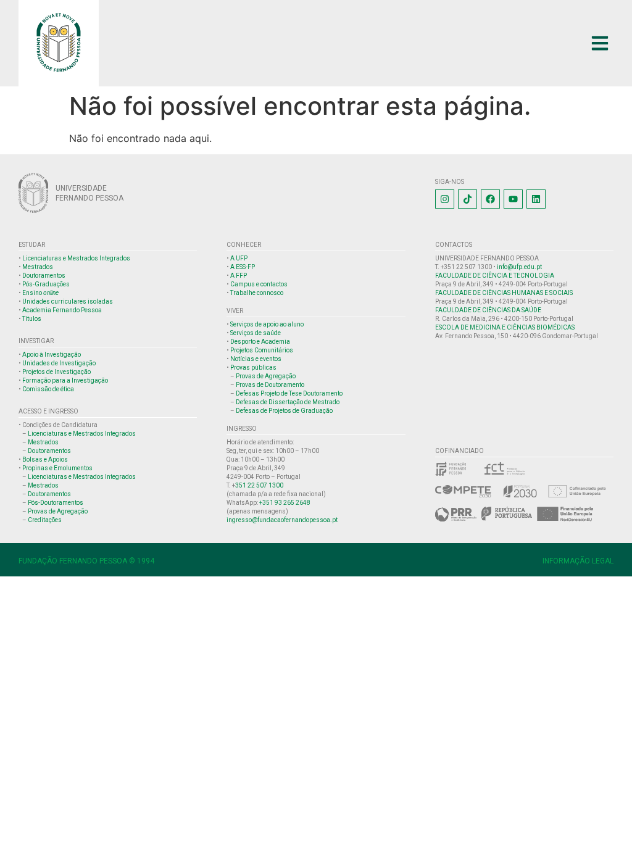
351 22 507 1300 (259, 485)
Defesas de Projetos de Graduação (284, 410)
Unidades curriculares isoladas (67, 301)
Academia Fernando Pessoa (62, 310)
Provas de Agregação (58, 511)
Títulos (31, 318)
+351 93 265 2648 (284, 502)
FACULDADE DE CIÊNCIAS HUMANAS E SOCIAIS (504, 292)
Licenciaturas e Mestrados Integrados (76, 258)
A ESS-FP (242, 267)
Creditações (45, 520)
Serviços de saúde (255, 333)
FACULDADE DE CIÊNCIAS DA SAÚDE (488, 310)
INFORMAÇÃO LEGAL (578, 561)
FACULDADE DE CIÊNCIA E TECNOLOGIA (494, 275)
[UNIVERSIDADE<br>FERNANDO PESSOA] (33, 193)
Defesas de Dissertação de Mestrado (287, 402)
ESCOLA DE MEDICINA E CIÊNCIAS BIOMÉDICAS (505, 327)
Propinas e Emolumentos (57, 468)
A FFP (238, 275)
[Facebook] (490, 199)
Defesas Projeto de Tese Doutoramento (289, 393)
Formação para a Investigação (65, 380)
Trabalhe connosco (256, 292)
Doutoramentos (43, 275)
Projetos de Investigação (56, 371)
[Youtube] (513, 199)
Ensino (40, 292)
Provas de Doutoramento (270, 384)
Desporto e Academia (260, 341)
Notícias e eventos (255, 358)
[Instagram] (444, 199)
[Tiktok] (467, 199)
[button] (599, 43)
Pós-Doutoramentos (55, 502)
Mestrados (37, 267)
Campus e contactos (259, 284)
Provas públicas (253, 367)
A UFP (238, 258)
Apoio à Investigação (51, 354)
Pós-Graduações (46, 284)
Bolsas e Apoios (45, 459)
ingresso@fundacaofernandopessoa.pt (282, 520)
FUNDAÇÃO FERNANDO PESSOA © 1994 (86, 561)
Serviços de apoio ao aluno (267, 324)
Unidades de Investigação (59, 363)
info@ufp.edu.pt (519, 267)
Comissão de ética (48, 389)
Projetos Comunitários (261, 350)
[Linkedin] (536, 199)
